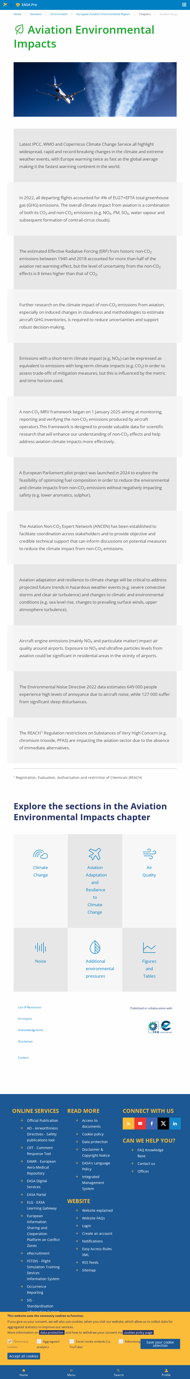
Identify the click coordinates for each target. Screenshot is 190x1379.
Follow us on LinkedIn (175, 1123)
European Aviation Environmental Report (103, 14)
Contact (23, 1057)
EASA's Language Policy (96, 1166)
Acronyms (25, 1018)
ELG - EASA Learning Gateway (42, 1205)
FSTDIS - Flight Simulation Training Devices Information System (43, 1270)
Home (17, 14)
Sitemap (89, 1270)
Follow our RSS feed (128, 1123)
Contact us (146, 1163)
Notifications (92, 1241)
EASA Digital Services (37, 1184)
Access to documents (91, 1123)
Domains (36, 14)
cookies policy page (138, 1332)
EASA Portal (36, 1194)
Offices (143, 1171)
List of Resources (29, 1007)
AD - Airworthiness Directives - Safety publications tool (42, 1134)
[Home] (24, 1372)
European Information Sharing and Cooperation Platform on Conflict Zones (43, 1230)
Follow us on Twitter (163, 1123)
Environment (59, 14)
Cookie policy (93, 1134)
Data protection (95, 1141)
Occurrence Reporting (36, 1289)
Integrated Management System (93, 1182)
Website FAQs (93, 1218)
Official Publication (42, 1120)
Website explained (97, 1210)
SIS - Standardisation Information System (43, 1306)
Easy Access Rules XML (97, 1251)
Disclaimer (25, 1041)
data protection (51, 1332)
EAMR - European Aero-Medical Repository (41, 1167)
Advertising (133, 1341)
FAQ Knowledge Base (151, 1153)
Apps (184, 5)
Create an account (97, 1233)
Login (86, 1225)
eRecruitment (38, 1253)
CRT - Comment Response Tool (40, 1150)
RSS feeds (90, 1262)
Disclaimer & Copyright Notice (96, 1152)
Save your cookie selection (160, 1344)
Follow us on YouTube (140, 1123)
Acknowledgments (30, 1030)
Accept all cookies (23, 1356)
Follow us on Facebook (152, 1123)
